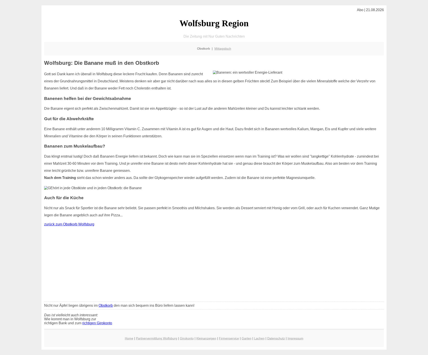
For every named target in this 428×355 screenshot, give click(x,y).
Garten (246, 338)
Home (129, 338)
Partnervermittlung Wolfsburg (156, 338)
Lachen (259, 338)
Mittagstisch (222, 48)
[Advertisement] (214, 265)
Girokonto (187, 338)
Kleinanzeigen (206, 338)
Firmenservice (229, 338)
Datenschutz (276, 338)
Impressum (295, 338)
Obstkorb (106, 305)
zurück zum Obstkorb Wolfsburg (69, 224)
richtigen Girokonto (97, 323)
